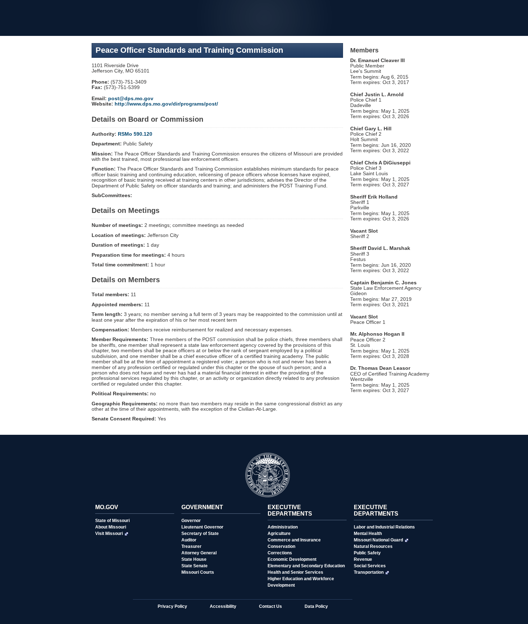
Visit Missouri (109, 533)
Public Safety (367, 552)
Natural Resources (373, 546)
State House (194, 559)
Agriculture (279, 533)
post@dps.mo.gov (130, 98)
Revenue (363, 559)
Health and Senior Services (295, 572)
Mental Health (368, 533)
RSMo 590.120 (135, 134)
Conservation (281, 546)
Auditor (188, 539)
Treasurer (191, 546)
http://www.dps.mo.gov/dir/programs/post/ (166, 104)
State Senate (194, 565)
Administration (283, 527)
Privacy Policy (172, 606)
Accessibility (223, 606)
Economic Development (292, 559)
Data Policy (316, 606)
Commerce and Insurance (294, 539)
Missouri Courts (197, 572)
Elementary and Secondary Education (306, 565)
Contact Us (270, 606)
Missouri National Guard (378, 539)
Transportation (369, 572)
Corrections (280, 552)
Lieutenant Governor (202, 527)
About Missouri (110, 527)
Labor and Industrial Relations (384, 527)
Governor (191, 520)
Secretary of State (200, 533)
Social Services (370, 565)
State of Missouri (112, 520)
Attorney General (199, 552)
